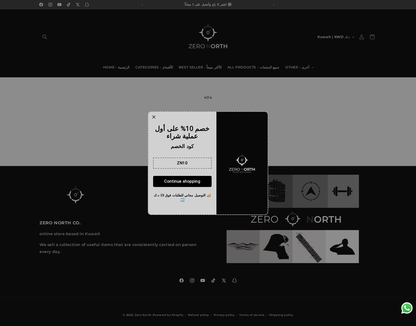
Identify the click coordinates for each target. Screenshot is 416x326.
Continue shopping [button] (182, 181)
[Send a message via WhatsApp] (407, 308)
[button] (182, 163)
